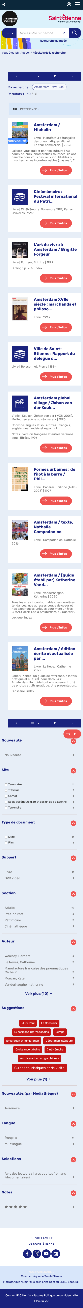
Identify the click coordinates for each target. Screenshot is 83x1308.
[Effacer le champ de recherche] (65, 33)
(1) (37, 1079)
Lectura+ (74, 1282)
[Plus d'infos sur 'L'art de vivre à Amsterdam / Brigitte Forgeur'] (20, 250)
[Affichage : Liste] (36, 76)
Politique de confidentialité (61, 1295)
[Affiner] (54, 76)
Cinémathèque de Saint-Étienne (41, 1276)
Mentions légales (32, 1295)
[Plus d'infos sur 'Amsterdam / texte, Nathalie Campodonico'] (20, 530)
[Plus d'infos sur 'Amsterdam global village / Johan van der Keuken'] (20, 404)
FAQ (18, 1295)
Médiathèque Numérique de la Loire (26, 1282)
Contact (10, 1295)
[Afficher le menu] (77, 4)
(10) (37, 993)
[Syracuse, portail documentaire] (10, 18)
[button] (4, 4)
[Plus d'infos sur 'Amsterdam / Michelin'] (20, 133)
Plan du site (41, 1301)
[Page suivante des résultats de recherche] (72, 76)
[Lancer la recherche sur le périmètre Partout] (75, 33)
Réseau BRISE (58, 1282)
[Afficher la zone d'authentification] (69, 5)
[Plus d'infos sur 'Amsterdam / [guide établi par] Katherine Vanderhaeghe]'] (20, 584)
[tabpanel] (41, 643)
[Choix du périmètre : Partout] (9, 33)
